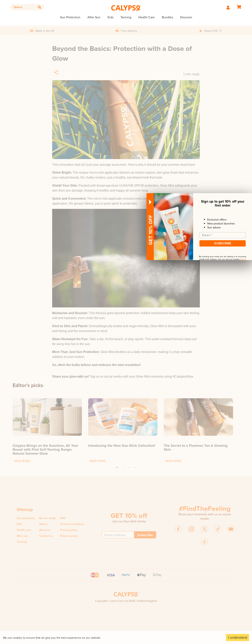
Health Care (146, 17)
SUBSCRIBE (222, 243)
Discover (186, 17)
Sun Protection (70, 17)
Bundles (167, 17)
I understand (237, 637)
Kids (110, 17)
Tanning (125, 17)
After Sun (93, 17)
